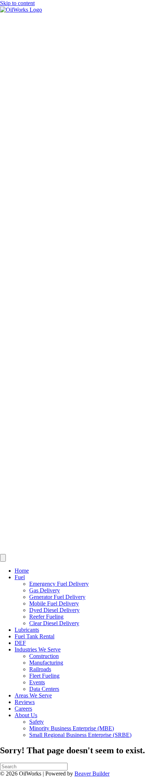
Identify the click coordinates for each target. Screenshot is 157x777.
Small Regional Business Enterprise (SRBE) (80, 735)
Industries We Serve (38, 649)
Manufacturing (46, 662)
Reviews (25, 702)
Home (22, 571)
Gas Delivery (44, 590)
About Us (26, 715)
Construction (44, 656)
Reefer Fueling (46, 616)
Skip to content (17, 3)
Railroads (40, 669)
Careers (23, 708)
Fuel (20, 577)
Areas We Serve (33, 695)
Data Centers (44, 689)
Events (37, 682)
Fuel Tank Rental (34, 636)
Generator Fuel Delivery (57, 597)
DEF (20, 643)
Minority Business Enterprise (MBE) (71, 728)
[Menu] (3, 558)
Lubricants (27, 630)
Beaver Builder (92, 773)
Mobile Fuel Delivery (54, 603)
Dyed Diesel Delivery (54, 610)
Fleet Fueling (44, 676)
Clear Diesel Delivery (54, 623)
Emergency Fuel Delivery (59, 584)
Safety (36, 722)
